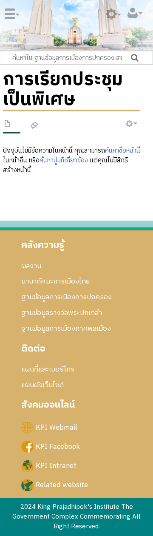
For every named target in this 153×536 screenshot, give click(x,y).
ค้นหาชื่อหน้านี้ (122, 150)
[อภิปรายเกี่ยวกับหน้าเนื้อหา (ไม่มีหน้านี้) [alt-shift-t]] (34, 126)
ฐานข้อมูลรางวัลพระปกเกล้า (61, 313)
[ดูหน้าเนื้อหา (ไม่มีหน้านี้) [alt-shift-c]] (7, 125)
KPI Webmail (56, 427)
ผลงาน (31, 266)
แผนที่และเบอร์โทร (47, 369)
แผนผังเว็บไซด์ (42, 385)
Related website (62, 485)
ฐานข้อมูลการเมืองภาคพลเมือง (66, 329)
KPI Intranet (56, 466)
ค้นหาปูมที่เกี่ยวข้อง (64, 160)
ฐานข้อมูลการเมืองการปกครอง (66, 297)
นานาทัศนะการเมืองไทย (55, 281)
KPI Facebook (58, 446)
